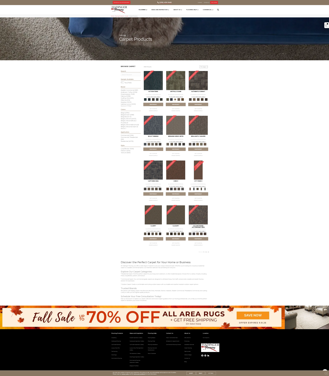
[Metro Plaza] (178, 189)
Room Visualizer (152, 353)
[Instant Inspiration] (205, 144)
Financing (186, 341)
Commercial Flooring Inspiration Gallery (135, 361)
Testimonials (187, 351)
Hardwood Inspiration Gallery (137, 341)
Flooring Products (119, 16)
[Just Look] (205, 233)
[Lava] (152, 144)
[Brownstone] (153, 99)
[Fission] (156, 144)
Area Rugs (114, 354)
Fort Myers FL (206, 337)
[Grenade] (148, 144)
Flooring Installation (153, 344)
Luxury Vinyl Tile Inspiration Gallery (136, 349)
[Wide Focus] (193, 233)
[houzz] (208, 356)
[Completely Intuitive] (197, 144)
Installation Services (189, 344)
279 (203, 252)
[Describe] (152, 233)
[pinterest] (205, 356)
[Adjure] (160, 233)
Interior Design (188, 354)
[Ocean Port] (149, 99)
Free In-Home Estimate (172, 337)
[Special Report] (171, 144)
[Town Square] (182, 189)
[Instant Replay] (176, 144)
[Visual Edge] (198, 80)
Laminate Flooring (116, 344)
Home (112, 16)
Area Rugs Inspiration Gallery (137, 356)
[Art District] (175, 189)
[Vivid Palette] (182, 99)
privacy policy (125, 374)
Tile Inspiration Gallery (135, 353)
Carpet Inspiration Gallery (136, 337)
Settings (210, 373)
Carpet (126, 16)
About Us (176, 9)
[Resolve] (153, 214)
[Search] (217, 10)
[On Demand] (179, 144)
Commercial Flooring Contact (173, 344)
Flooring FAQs (151, 341)
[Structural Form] (206, 99)
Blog (185, 361)
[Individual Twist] (198, 99)
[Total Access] (183, 144)
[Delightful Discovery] (175, 80)
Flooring (142, 9)
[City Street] (161, 99)
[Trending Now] (175, 125)
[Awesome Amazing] (178, 99)
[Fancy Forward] (198, 214)
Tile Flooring (114, 351)
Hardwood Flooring (116, 341)
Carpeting (113, 337)
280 (206, 252)
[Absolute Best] (201, 233)
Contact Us (187, 358)
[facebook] (202, 356)
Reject (200, 373)
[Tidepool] (153, 80)
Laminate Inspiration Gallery (137, 344)
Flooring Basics (151, 337)
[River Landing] (171, 189)
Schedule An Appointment (172, 341)
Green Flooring (188, 348)
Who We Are (187, 337)
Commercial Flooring (116, 358)
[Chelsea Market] (175, 170)
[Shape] (153, 125)
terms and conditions (139, 374)
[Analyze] (148, 233)
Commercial (207, 9)
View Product (153, 104)
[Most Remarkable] (171, 99)
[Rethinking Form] (202, 99)
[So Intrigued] (198, 125)
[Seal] (160, 144)
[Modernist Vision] (175, 99)
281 (208, 252)
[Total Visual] (197, 233)
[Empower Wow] (201, 144)
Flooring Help (191, 9)
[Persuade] (156, 233)
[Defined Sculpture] (194, 99)
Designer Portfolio (134, 365)
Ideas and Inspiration (159, 9)
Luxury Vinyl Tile (115, 348)
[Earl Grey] (157, 99)
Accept (191, 373)
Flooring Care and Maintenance (152, 349)
